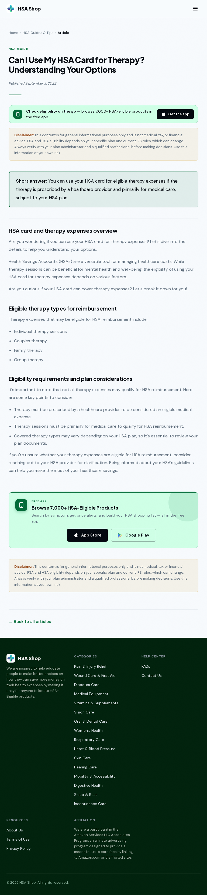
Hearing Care (85, 767)
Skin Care (82, 757)
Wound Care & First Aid (95, 675)
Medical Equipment (91, 693)
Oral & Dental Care (91, 721)
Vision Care (84, 712)
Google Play (137, 535)
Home (13, 32)
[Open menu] (195, 9)
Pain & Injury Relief (90, 666)
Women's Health (88, 730)
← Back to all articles (30, 621)
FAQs (146, 666)
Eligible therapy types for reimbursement (63, 308)
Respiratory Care (89, 739)
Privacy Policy (18, 848)
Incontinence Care (90, 803)
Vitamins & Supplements (96, 703)
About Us (14, 830)
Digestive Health (88, 785)
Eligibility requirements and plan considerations (71, 378)
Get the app (178, 114)
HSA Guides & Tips (38, 32)
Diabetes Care (86, 684)
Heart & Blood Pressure (94, 748)
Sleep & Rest (85, 794)
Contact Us (152, 675)
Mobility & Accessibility (95, 776)
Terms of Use (18, 839)
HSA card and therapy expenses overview (63, 230)
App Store (91, 535)
